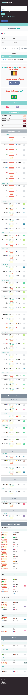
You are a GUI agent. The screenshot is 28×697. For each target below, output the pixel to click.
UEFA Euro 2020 (5, 48)
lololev (4, 33)
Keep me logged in (7, 11)
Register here (3, 16)
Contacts (3, 682)
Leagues (2, 681)
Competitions (3, 679)
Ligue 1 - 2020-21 (14, 48)
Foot (7, 2)
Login (5, 20)
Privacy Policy (3, 683)
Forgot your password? (11, 16)
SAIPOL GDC (4, 59)
